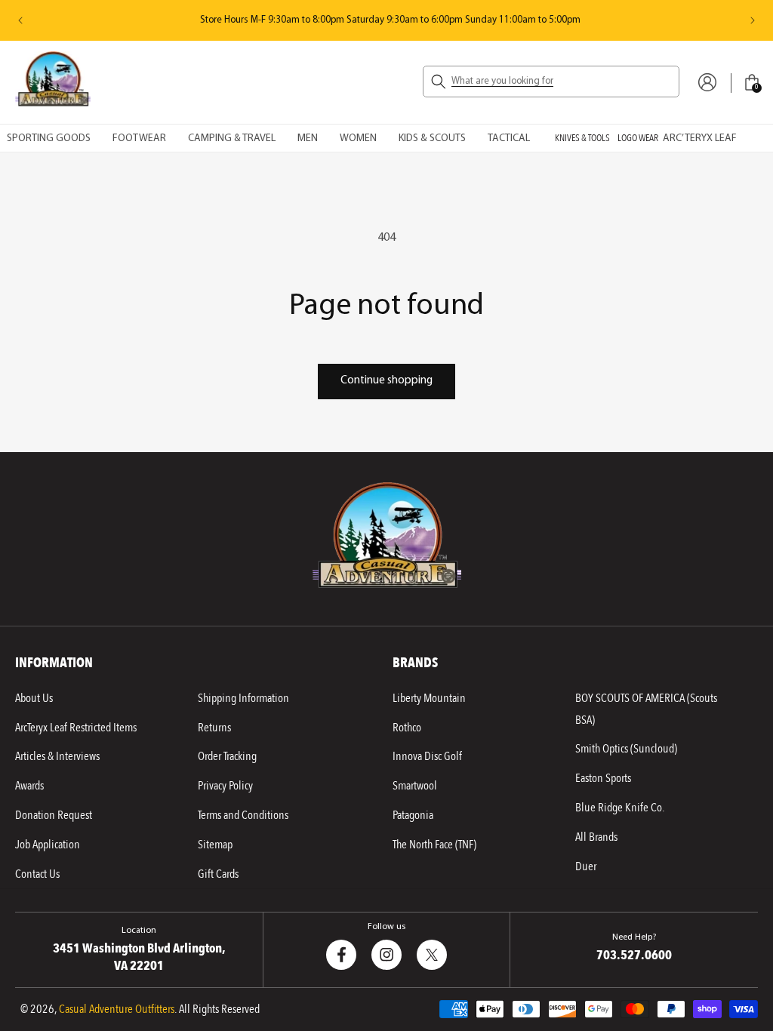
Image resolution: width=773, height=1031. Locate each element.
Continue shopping (386, 380)
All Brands (596, 837)
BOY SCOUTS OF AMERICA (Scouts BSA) (646, 709)
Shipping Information (243, 698)
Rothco (407, 727)
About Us (34, 698)
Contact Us (37, 874)
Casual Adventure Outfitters (116, 1009)
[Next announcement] (752, 20)
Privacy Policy (225, 785)
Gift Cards (218, 874)
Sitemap (215, 844)
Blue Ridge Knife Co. (619, 807)
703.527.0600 (634, 955)
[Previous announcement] (20, 20)
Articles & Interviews (57, 756)
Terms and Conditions (243, 815)
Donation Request (53, 815)
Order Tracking (227, 756)
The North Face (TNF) (434, 844)
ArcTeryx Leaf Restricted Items (76, 727)
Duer (585, 866)
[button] (551, 81)
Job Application (47, 844)
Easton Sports (603, 778)
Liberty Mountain (429, 698)
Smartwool (415, 785)
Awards (29, 785)
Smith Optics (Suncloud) (626, 748)
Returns (214, 727)
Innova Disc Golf (427, 756)
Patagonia (413, 815)
